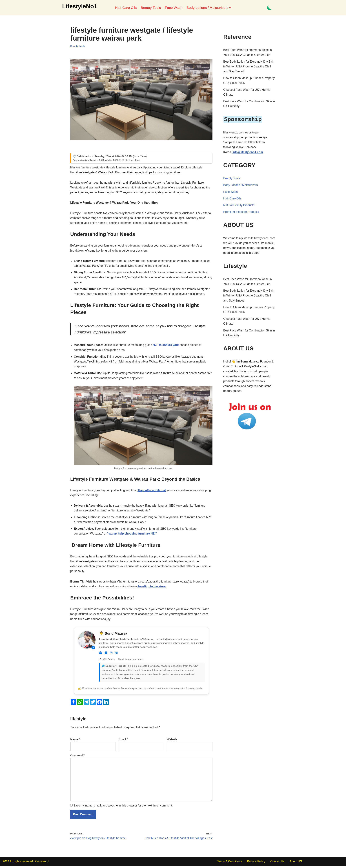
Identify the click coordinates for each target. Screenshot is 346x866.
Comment (77, 755)
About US (296, 861)
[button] (230, 8)
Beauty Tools (151, 8)
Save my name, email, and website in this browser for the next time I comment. (123, 805)
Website (172, 739)
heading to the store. (151, 586)
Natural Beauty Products (238, 205)
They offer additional (151, 490)
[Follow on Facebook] (106, 652)
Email (123, 739)
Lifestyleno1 (41, 861)
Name (75, 739)
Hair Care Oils (126, 8)
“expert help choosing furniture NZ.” (132, 533)
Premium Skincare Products (241, 211)
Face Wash (174, 8)
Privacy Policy (256, 861)
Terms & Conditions (229, 861)
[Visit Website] (100, 652)
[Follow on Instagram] (111, 652)
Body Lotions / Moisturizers (240, 184)
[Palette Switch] (269, 8)
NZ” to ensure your (166, 344)
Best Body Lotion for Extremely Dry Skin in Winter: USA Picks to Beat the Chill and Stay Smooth (248, 66)
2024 (6, 861)
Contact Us (277, 861)
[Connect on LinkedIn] (116, 652)
